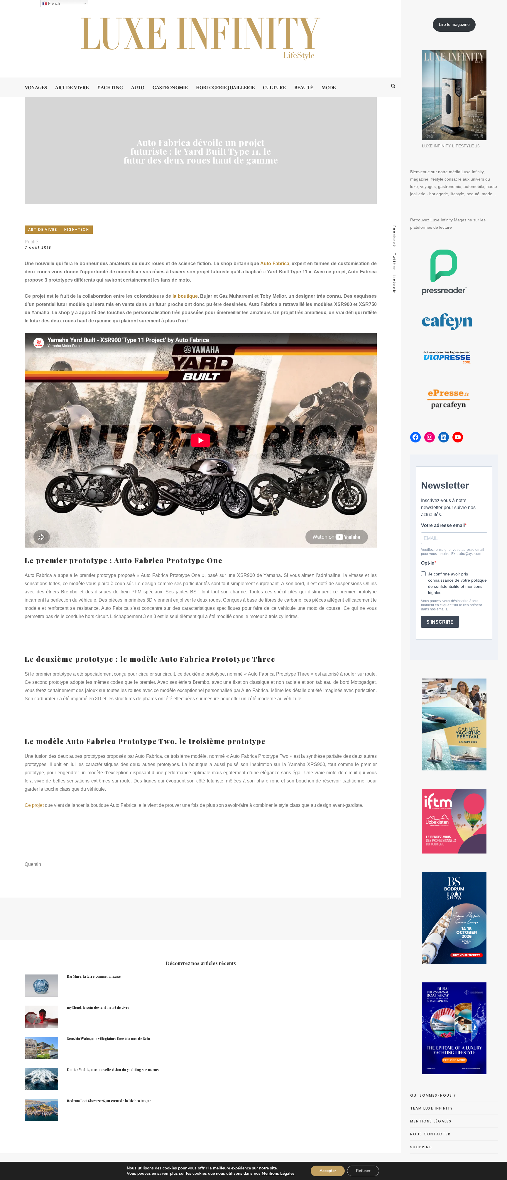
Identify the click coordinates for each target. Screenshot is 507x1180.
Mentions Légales (278, 1173)
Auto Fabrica (274, 263)
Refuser (363, 1171)
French (53, 3)
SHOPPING (421, 1146)
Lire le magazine (454, 24)
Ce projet (34, 805)
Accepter (328, 1171)
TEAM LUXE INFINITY (431, 1108)
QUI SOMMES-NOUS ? (433, 1095)
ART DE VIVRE (42, 229)
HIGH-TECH (76, 229)
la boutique (185, 296)
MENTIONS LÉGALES (431, 1121)
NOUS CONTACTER (430, 1134)
